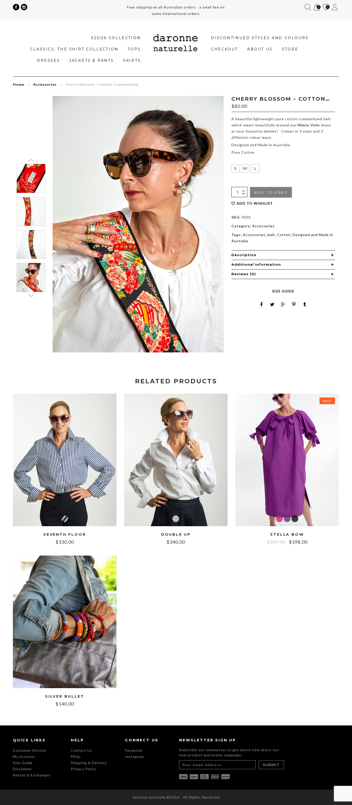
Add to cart (271, 192)
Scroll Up (31, 161)
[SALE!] (287, 459)
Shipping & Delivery (89, 762)
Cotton (283, 234)
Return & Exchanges (32, 775)
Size (234, 159)
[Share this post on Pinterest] (294, 304)
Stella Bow (287, 534)
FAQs (76, 756)
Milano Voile (308, 125)
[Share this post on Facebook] (261, 304)
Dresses (48, 60)
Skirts (132, 60)
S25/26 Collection (116, 38)
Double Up (176, 534)
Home (18, 84)
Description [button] (243, 255)
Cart (316, 8)
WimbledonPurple (287, 518)
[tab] (283, 255)
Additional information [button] (256, 264)
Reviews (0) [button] (243, 274)
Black (294, 518)
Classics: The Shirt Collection (74, 49)
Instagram (134, 756)
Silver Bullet (64, 696)
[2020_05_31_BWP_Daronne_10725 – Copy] (31, 244)
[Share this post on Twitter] (272, 304)
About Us (259, 49)
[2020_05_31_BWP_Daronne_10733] (31, 178)
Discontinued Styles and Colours (260, 38)
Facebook (134, 750)
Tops (134, 49)
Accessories (45, 84)
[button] (235, 168)
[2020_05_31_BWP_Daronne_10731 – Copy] (31, 211)
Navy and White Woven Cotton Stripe (64, 518)
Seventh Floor (64, 534)
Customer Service (29, 750)
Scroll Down (31, 295)
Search (308, 7)
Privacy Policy (83, 769)
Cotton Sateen (175, 518)
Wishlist (325, 8)
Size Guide (283, 291)
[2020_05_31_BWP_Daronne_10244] (31, 277)
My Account (335, 7)
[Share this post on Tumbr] (305, 304)
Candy (279, 518)
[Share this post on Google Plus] (283, 304)
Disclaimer (22, 769)
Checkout (224, 49)
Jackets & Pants (91, 60)
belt (271, 234)
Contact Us (81, 750)
